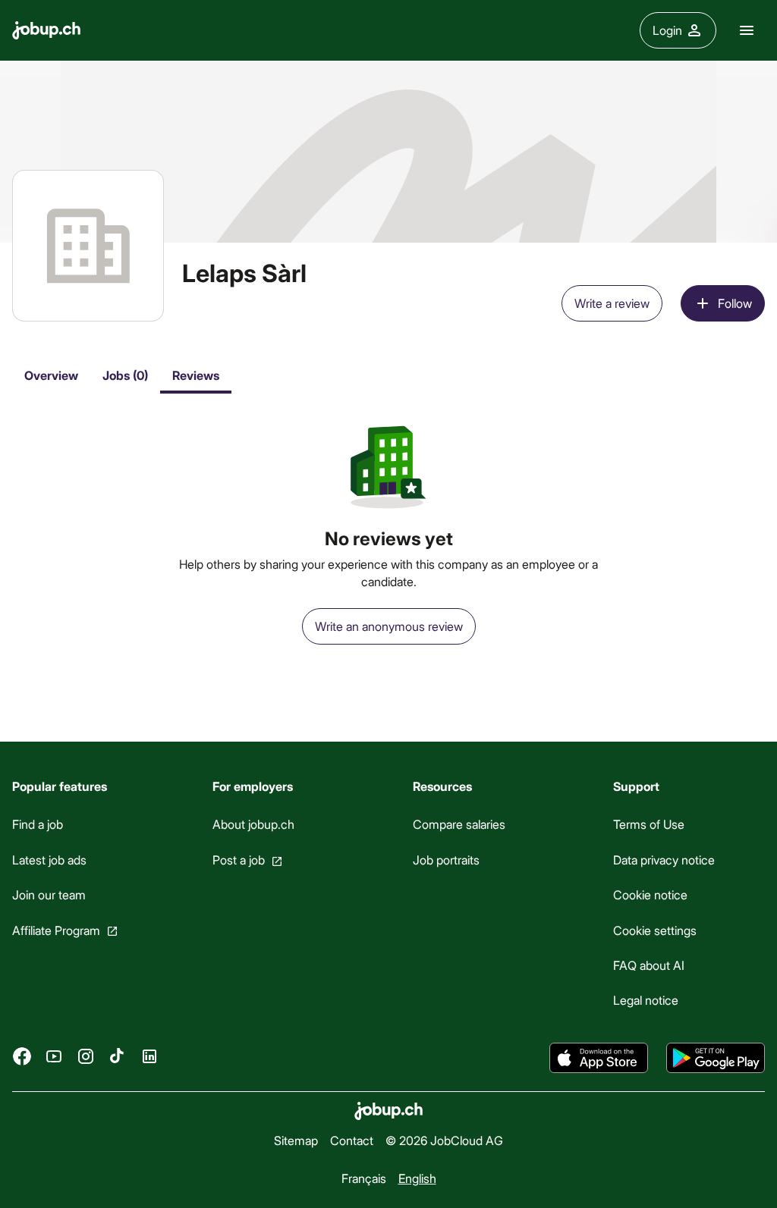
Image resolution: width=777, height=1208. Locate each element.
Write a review (612, 303)
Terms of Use (648, 824)
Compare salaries (459, 824)
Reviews (195, 375)
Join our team (49, 894)
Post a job (238, 859)
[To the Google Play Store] (715, 1058)
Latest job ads (49, 859)
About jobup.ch (253, 824)
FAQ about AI (648, 965)
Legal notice (645, 1000)
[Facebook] (22, 1056)
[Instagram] (86, 1056)
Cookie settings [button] (655, 930)
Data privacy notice (664, 859)
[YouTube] (54, 1056)
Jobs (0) (125, 375)
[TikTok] (117, 1056)
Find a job (37, 824)
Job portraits (446, 859)
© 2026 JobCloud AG (444, 1140)
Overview (51, 375)
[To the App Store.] (598, 1058)
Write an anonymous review (389, 626)
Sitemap (296, 1140)
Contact (351, 1140)
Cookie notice (650, 894)
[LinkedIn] (149, 1056)
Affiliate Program (56, 930)
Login (667, 30)
